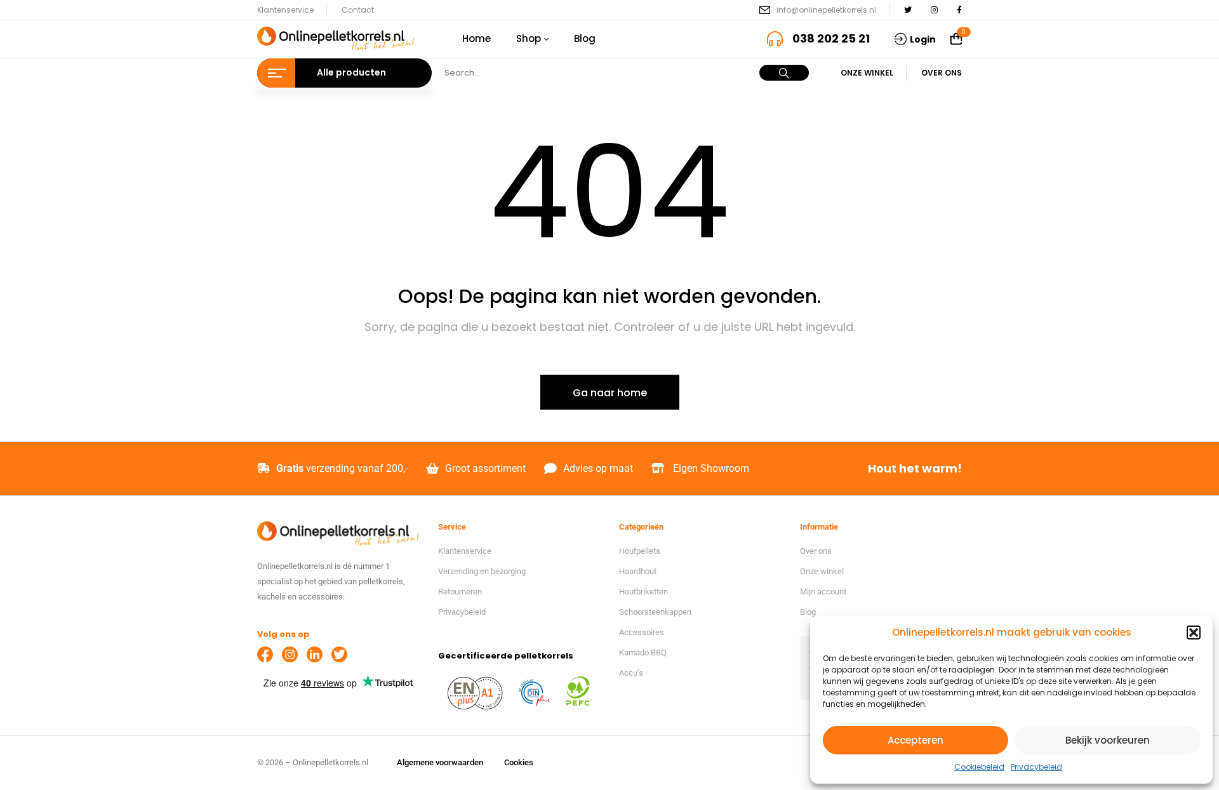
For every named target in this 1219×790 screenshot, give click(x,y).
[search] (784, 73)
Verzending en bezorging (482, 571)
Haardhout (637, 571)
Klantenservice (285, 9)
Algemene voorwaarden (440, 762)
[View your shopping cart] (956, 40)
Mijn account (823, 591)
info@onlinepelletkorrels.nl (826, 9)
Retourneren (460, 591)
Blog (808, 612)
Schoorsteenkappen (655, 612)
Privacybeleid (1036, 766)
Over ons (941, 72)
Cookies (518, 762)
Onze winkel (867, 72)
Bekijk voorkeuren (1107, 740)
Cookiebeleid (979, 766)
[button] (1193, 632)
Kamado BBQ (643, 652)
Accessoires (641, 632)
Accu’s (631, 673)
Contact (358, 9)
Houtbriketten (643, 591)
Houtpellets (639, 551)
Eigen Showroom (711, 468)
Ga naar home (610, 392)
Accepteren (915, 740)
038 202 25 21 (831, 38)
